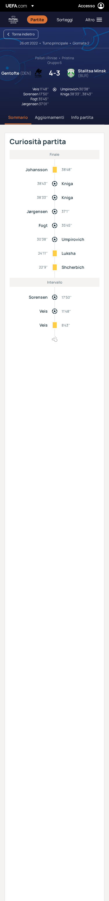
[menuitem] (39, 19)
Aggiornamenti (49, 117)
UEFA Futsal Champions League (13, 20)
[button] (92, 19)
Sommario (18, 117)
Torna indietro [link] (23, 34)
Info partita (82, 117)
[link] (37, 19)
